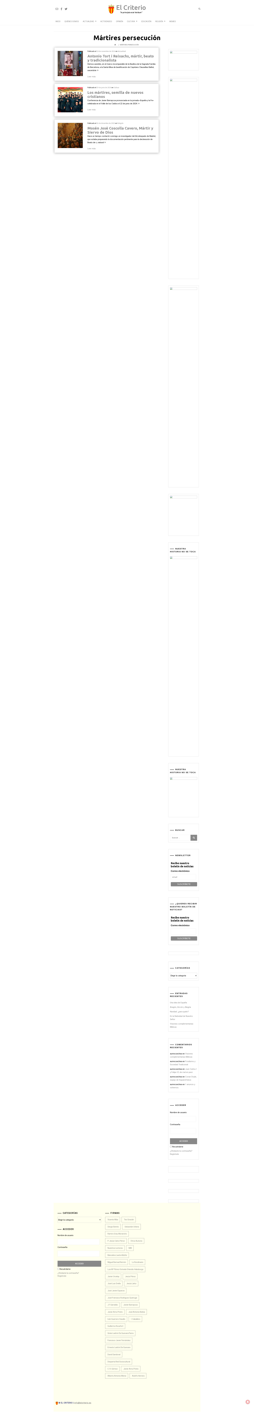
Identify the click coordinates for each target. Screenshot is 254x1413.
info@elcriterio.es (82, 1403)
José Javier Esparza (116, 1291)
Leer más (91, 76)
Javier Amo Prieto (115, 1312)
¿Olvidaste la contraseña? (181, 1151)
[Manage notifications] (248, 1402)
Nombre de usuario (178, 1112)
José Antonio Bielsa (136, 1312)
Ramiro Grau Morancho (117, 1234)
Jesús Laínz (131, 1283)
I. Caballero (135, 1319)
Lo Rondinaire (137, 1262)
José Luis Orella (114, 1283)
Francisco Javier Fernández (119, 1340)
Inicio (58, 21)
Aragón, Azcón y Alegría (180, 1007)
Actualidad (88, 21)
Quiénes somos (71, 21)
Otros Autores (136, 1241)
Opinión (119, 21)
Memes (172, 21)
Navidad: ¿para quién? (179, 1011)
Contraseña (175, 1124)
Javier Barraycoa (130, 1305)
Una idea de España (178, 1002)
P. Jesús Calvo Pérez (116, 1241)
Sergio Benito (113, 1227)
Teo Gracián (129, 1220)
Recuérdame (177, 1147)
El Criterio (131, 7)
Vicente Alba (113, 1220)
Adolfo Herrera (138, 1376)
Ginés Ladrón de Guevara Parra (120, 1333)
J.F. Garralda (113, 1305)
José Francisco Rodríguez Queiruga (122, 1298)
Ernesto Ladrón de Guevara (119, 1347)
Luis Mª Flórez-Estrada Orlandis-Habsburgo (125, 1269)
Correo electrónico (180, 871)
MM (130, 1248)
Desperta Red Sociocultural (119, 1362)
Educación (146, 21)
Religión (159, 21)
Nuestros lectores (115, 1248)
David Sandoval (114, 1354)
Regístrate (174, 1154)
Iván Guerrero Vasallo (116, 1319)
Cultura (131, 21)
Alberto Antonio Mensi (117, 1376)
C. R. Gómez (113, 1369)
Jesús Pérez (130, 1276)
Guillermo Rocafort (115, 1326)
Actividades (106, 21)
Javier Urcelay (113, 1276)
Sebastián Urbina (132, 1227)
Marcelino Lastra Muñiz (117, 1255)
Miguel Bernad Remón (117, 1262)
